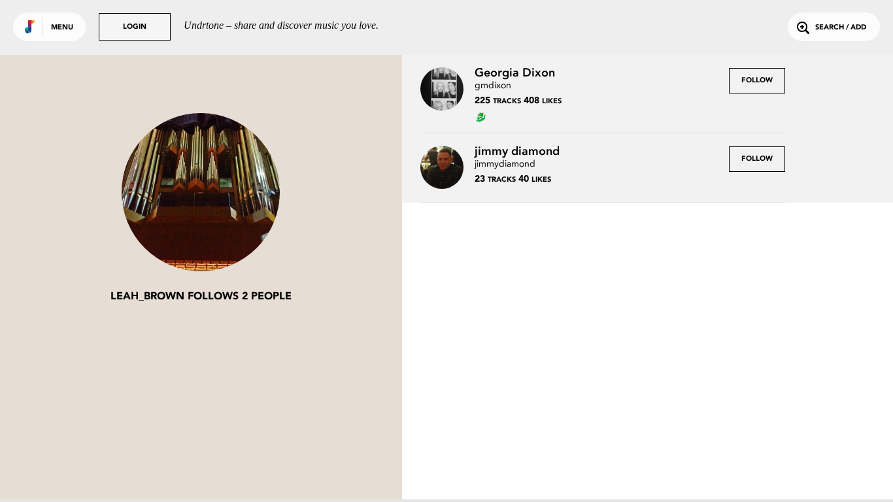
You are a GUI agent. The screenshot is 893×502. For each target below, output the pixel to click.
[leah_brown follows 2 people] (201, 193)
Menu (62, 27)
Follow (757, 80)
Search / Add (840, 27)
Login (134, 27)
